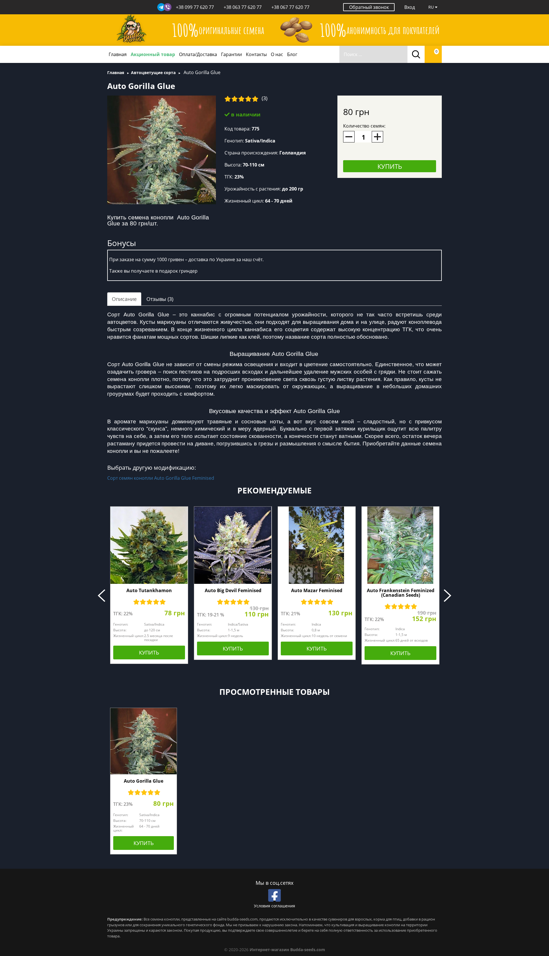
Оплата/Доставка (198, 54)
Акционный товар (153, 54)
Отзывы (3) (159, 298)
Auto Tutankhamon (149, 590)
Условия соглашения (274, 906)
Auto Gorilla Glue (143, 781)
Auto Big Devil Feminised (233, 590)
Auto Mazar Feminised (316, 590)
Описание (124, 298)
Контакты (256, 54)
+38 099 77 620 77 (195, 7)
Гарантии (231, 54)
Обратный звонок (369, 7)
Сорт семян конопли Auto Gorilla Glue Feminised (160, 478)
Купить (389, 166)
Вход (409, 7)
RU (431, 7)
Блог (292, 54)
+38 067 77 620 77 (290, 7)
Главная (118, 54)
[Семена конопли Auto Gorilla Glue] (161, 149)
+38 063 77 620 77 (243, 7)
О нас (277, 54)
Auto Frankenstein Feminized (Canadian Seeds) (400, 592)
